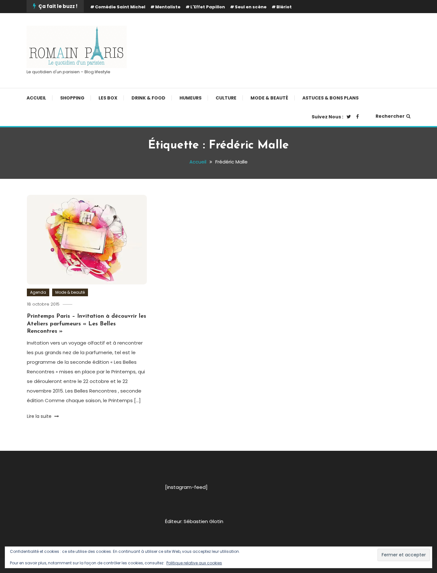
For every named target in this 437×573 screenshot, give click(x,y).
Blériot (284, 7)
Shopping (72, 98)
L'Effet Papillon (207, 7)
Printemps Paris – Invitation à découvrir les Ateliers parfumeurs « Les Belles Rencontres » (86, 324)
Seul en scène (250, 7)
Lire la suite (40, 416)
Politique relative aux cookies (194, 563)
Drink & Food (148, 98)
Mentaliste (167, 7)
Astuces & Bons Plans (330, 98)
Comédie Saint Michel (120, 7)
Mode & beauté (269, 98)
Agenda (38, 292)
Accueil (36, 98)
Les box (108, 98)
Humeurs (190, 98)
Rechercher (390, 116)
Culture (226, 98)
